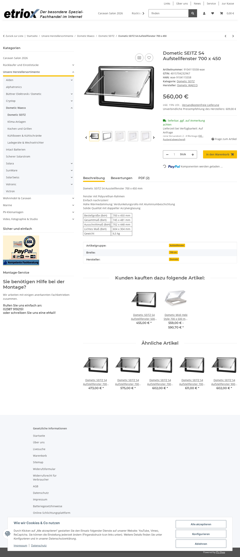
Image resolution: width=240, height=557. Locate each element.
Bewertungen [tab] (121, 178)
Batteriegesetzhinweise (47, 506)
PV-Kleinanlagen (13, 212)
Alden (9, 80)
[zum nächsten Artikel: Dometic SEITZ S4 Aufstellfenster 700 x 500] (233, 36)
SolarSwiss (12, 177)
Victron (10, 191)
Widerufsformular (44, 469)
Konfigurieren (201, 534)
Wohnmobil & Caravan (17, 198)
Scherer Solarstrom (18, 156)
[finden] (192, 13)
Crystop (11, 101)
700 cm (173, 252)
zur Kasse (228, 3)
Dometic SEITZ (186, 81)
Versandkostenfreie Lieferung (200, 105)
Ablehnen (201, 543)
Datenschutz (39, 545)
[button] (204, 13)
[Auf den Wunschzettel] (149, 58)
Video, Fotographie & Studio (20, 219)
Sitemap (38, 462)
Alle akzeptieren (201, 524)
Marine (7, 205)
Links (167, 3)
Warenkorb (40, 455)
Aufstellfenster (177, 245)
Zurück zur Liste (14, 36)
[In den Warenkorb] (86, 48)
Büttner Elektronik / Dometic (23, 94)
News (197, 3)
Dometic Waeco (16, 108)
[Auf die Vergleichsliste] (139, 58)
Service (211, 3)
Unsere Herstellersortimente (21, 72)
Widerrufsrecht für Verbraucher (45, 477)
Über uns (182, 3)
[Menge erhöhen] (193, 154)
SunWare (11, 170)
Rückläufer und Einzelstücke (21, 65)
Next (154, 137)
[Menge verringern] (167, 154)
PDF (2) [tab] (144, 178)
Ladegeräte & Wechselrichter (26, 142)
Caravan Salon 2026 (15, 58)
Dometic (174, 259)
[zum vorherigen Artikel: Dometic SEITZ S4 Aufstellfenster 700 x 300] (225, 36)
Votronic (11, 184)
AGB (35, 486)
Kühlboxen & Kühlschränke (25, 135)
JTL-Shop (220, 552)
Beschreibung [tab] (94, 178)
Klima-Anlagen (17, 121)
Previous (86, 137)
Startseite (39, 435)
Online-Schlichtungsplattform (51, 513)
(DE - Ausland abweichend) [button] (183, 137)
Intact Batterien (16, 149)
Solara (10, 163)
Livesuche (39, 449)
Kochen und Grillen (20, 128)
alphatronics (14, 87)
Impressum (20, 545)
